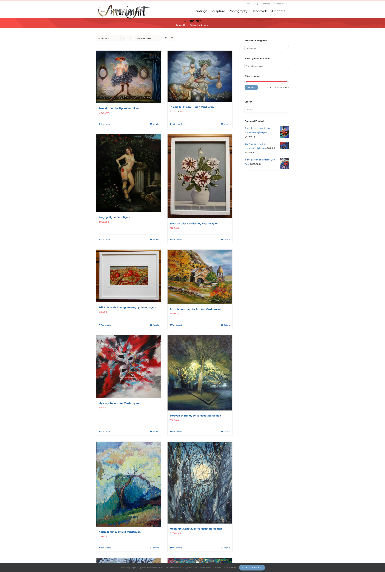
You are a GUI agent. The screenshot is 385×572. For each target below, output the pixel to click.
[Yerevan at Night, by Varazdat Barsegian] (200, 372)
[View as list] (172, 38)
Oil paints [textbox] (266, 48)
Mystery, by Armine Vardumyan (119, 403)
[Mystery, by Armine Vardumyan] (128, 366)
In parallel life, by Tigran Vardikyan (192, 107)
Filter (251, 87)
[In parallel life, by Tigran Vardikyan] (200, 76)
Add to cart (106, 124)
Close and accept (252, 568)
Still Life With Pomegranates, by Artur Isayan (127, 307)
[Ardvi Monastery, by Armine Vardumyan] (200, 277)
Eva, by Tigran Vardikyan (114, 217)
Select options (178, 124)
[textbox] (267, 66)
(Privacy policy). (230, 568)
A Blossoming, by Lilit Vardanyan (120, 531)
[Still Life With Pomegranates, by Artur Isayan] (128, 276)
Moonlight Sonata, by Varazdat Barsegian (196, 528)
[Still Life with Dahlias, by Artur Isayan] (200, 176)
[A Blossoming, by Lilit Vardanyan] (128, 484)
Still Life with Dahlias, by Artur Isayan (194, 223)
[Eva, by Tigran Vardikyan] (128, 173)
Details (155, 124)
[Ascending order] (130, 38)
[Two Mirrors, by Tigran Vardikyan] (128, 77)
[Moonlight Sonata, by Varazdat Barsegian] (200, 483)
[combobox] (267, 48)
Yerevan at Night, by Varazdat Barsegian (195, 415)
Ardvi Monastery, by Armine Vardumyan (195, 309)
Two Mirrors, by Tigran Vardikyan (119, 108)
